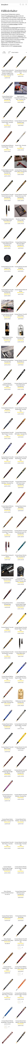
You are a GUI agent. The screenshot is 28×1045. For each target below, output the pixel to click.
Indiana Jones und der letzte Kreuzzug (9, 37)
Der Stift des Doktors (19, 31)
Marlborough (14, 27)
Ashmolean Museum (10, 41)
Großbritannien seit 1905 (12, 16)
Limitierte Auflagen (13, 24)
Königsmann (20, 36)
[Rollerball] (22, 948)
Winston (9, 27)
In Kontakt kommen (17, 46)
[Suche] (20, 5)
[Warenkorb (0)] (23, 5)
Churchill (5, 27)
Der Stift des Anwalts (15, 32)
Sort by (9, 52)
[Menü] (26, 5)
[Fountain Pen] (19, 948)
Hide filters (4, 52)
